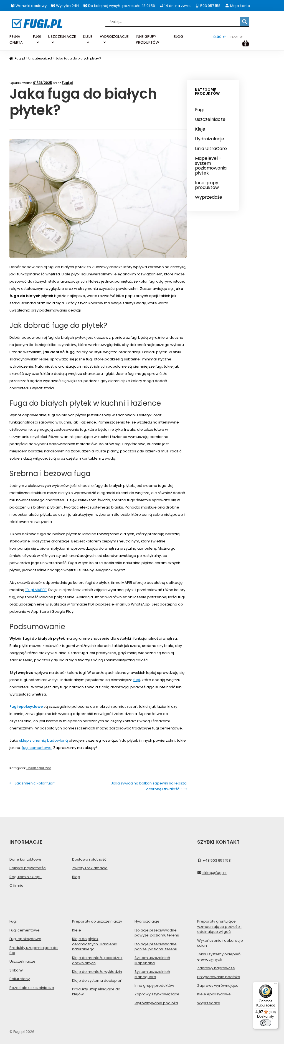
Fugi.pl (20, 58)
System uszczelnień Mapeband (152, 960)
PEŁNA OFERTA (16, 39)
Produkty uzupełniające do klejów (96, 991)
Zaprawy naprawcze (216, 968)
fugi (136, 679)
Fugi (199, 109)
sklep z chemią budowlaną (43, 740)
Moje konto (239, 5)
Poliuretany (19, 978)
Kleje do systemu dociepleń (97, 980)
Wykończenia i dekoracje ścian (220, 943)
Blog (76, 876)
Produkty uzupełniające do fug (33, 950)
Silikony (16, 970)
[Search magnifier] (244, 21)
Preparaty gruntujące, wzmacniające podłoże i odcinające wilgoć (219, 926)
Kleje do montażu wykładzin (97, 971)
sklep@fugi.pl (214, 872)
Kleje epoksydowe (214, 994)
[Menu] (275, 984)
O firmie (16, 885)
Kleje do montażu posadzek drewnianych (97, 960)
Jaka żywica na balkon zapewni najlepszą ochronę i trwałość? (149, 786)
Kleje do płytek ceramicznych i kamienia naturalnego (94, 944)
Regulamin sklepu (25, 876)
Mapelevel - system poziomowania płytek (211, 165)
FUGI (37, 36)
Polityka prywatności (27, 868)
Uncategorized (40, 58)
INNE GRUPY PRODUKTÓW (147, 39)
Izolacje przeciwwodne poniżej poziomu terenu (156, 946)
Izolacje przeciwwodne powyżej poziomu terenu (157, 933)
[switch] (265, 1023)
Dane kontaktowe (25, 859)
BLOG (178, 36)
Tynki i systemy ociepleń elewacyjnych (218, 956)
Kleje (200, 129)
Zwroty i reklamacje (90, 868)
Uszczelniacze (210, 119)
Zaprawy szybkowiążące (157, 994)
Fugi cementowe (24, 930)
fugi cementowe (37, 747)
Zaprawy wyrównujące (218, 985)
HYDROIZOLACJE (114, 36)
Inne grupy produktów (207, 185)
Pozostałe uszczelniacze (31, 987)
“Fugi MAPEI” (36, 589)
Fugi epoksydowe (25, 938)
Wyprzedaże (208, 197)
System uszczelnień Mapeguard (152, 974)
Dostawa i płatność (89, 859)
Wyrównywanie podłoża (156, 1003)
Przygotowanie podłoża (218, 977)
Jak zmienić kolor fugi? (34, 783)
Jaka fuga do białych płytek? (78, 58)
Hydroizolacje (209, 138)
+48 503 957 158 (216, 860)
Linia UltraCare (211, 148)
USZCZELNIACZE (62, 36)
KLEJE (88, 36)
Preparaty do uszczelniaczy (97, 921)
